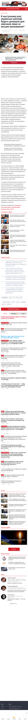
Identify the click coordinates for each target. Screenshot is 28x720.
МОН (13, 302)
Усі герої (13, 549)
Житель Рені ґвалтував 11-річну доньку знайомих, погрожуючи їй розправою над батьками (12, 420)
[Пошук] (23, 9)
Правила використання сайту (15, 706)
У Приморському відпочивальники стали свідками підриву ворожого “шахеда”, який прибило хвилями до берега (13, 413)
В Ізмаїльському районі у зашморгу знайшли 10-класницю (13, 378)
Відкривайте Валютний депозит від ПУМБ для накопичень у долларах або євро (17, 558)
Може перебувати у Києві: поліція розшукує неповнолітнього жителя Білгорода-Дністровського (12, 463)
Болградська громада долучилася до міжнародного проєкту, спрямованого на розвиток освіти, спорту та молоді (16, 277)
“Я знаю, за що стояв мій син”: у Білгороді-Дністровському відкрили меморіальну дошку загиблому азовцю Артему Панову (13, 455)
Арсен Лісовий (6, 302)
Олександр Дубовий (12, 586)
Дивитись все (13, 603)
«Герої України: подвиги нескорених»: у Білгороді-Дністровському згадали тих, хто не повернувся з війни (13, 342)
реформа (23, 302)
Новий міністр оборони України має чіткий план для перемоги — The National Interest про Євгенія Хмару (13, 349)
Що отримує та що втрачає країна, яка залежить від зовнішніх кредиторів (16, 591)
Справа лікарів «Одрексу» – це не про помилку (16, 599)
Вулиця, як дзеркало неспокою (14, 583)
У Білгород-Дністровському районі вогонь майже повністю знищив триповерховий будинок (14, 330)
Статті (2, 708)
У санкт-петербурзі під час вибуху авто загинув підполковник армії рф (13, 469)
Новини (2, 706)
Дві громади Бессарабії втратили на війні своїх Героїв (14, 323)
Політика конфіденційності (14, 708)
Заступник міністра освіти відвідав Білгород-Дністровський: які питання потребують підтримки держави (15, 283)
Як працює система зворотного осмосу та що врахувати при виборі (17, 563)
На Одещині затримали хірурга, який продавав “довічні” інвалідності (12, 475)
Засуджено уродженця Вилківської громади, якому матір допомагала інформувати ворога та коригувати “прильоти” (17, 516)
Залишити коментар (15, 309)
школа (3, 304)
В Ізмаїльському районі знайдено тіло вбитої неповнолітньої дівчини (13, 317)
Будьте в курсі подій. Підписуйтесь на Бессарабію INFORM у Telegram (12, 337)
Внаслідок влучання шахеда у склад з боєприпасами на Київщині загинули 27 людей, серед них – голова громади (13, 372)
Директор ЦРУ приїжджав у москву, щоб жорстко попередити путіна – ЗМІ (17, 511)
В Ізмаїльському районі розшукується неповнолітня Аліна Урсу (11, 481)
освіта (17, 302)
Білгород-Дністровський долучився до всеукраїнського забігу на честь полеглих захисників (13, 357)
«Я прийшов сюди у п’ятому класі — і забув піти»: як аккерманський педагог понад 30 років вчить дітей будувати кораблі (13, 385)
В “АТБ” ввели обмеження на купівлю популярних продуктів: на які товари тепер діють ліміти (13, 446)
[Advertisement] (14, 88)
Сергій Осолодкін (11, 578)
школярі (9, 304)
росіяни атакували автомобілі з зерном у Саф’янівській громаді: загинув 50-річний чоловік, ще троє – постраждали (13, 428)
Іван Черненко (11, 594)
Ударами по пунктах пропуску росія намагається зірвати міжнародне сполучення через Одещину (17, 523)
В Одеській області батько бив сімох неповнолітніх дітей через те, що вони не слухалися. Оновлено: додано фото (12, 364)
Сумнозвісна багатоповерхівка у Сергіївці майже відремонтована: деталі (11, 207)
